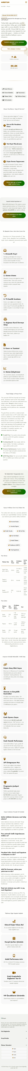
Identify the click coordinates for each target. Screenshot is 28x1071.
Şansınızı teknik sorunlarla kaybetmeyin (14, 491)
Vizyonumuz (21, 92)
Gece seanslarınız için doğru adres (14, 215)
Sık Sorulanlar (8, 100)
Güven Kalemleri (8, 92)
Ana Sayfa (3, 6)
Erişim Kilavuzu (8, 89)
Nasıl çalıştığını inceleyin (14, 49)
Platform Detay (21, 96)
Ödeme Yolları (8, 96)
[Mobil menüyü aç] (26, 2)
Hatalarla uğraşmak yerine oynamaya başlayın (14, 43)
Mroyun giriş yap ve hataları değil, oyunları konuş (14, 183)
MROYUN (5, 2)
